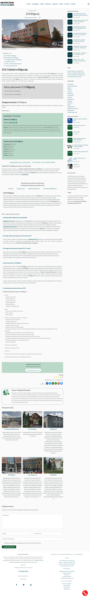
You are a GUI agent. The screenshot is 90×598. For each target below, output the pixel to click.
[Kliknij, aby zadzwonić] (85, 593)
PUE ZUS (29, 4)
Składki (42, 4)
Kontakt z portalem (67, 576)
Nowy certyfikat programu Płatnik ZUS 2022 (79, 139)
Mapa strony (67, 574)
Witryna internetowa (8, 538)
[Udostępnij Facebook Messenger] (61, 383)
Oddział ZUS (6, 221)
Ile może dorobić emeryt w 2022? (79, 158)
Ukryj (10, 53)
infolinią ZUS (16, 562)
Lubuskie (70, 91)
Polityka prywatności (66, 573)
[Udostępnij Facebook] (47, 383)
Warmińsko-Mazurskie (73, 108)
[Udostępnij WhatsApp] (55, 383)
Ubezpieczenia (67, 589)
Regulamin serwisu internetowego (66, 571)
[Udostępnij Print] (53, 383)
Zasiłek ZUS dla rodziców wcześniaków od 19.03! (79, 40)
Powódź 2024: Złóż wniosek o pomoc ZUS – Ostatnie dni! (80, 47)
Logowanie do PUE (39, 560)
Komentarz (6, 515)
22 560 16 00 (13, 122)
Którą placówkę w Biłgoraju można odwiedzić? (15, 217)
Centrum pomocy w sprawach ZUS (75, 71)
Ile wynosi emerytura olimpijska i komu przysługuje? (80, 145)
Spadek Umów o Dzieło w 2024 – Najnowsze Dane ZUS (80, 21)
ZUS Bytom (53, 429)
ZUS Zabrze (11, 475)
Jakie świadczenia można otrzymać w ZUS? (15, 288)
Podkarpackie (71, 99)
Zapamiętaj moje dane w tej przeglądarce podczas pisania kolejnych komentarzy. (22, 543)
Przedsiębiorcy (35, 4)
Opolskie (70, 97)
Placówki (73, 4)
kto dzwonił (79, 554)
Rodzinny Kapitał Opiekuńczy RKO (80, 119)
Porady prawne (66, 585)
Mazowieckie (71, 95)
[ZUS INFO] (7, 5)
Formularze (67, 4)
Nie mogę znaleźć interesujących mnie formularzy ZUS (17, 236)
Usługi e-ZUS (76, 132)
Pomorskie (70, 103)
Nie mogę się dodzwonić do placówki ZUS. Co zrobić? (17, 248)
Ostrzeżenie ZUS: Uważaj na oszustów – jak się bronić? (80, 34)
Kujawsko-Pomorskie (72, 86)
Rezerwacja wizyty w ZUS (79, 125)
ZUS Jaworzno (32, 475)
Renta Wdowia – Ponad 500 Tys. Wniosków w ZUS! (79, 53)
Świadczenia (48, 4)
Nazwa (5, 533)
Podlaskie (70, 101)
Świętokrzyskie (71, 106)
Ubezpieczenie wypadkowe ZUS (80, 151)
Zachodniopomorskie (72, 112)
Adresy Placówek (28, 17)
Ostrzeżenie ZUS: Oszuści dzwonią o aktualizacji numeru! (80, 14)
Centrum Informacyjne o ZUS (66, 578)
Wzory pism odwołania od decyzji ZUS (76, 74)
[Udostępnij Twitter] (50, 383)
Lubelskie (34, 17)
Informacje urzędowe (67, 583)
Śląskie (69, 104)
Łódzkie (69, 88)
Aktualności (55, 4)
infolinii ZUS (25, 174)
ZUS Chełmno (32, 429)
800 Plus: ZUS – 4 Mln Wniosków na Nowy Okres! (79, 60)
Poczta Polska (67, 587)
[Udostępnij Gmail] (58, 383)
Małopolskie (70, 93)
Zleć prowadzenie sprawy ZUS (74, 76)
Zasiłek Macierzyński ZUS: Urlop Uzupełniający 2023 (79, 27)
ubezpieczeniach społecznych (10, 226)
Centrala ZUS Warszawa (11, 429)
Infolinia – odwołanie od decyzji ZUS (76, 73)
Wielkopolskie (71, 110)
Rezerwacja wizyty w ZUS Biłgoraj (12, 263)
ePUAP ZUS (76, 164)
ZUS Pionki (53, 475)
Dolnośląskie (70, 84)
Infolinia (61, 4)
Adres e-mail (38, 533)
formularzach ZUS (32, 239)
